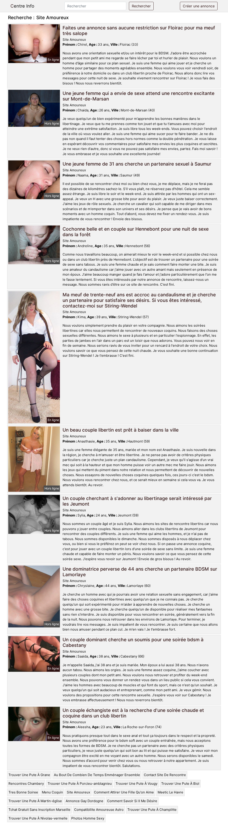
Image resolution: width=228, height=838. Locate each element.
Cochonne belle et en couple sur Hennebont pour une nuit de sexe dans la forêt (136, 231)
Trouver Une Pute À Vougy (136, 783)
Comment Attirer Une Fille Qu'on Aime (124, 792)
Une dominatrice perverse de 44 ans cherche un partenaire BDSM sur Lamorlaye (140, 571)
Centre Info (22, 6)
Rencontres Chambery (26, 783)
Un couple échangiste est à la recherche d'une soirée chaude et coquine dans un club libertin (133, 713)
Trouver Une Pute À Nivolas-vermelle (37, 818)
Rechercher (141, 6)
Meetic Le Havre (170, 792)
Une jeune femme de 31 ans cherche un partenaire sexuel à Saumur (137, 164)
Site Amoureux (78, 792)
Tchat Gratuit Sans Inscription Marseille (39, 809)
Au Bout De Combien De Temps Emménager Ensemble (97, 775)
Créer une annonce (199, 6)
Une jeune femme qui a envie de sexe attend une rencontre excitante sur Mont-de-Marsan (138, 96)
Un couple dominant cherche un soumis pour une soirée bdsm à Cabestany (133, 642)
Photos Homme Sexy (87, 818)
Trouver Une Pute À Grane (29, 775)
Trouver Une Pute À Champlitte (152, 809)
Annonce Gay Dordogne (84, 801)
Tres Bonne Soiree (23, 792)
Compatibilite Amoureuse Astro (99, 809)
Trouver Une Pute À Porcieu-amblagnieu (80, 783)
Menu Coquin (52, 792)
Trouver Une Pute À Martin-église (35, 801)
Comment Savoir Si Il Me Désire (132, 801)
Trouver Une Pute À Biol (180, 783)
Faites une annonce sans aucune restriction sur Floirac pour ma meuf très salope (139, 30)
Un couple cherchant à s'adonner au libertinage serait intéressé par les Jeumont (137, 501)
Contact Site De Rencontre (165, 775)
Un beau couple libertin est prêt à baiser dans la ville (121, 430)
